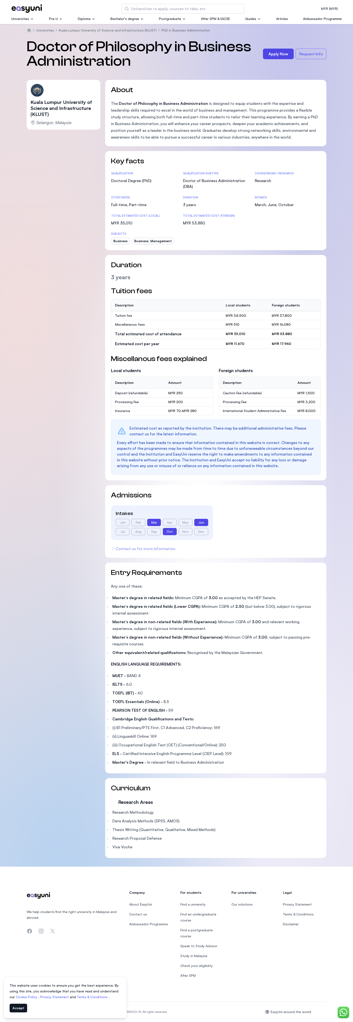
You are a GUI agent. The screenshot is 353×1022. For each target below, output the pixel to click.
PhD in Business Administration (185, 30)
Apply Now (278, 53)
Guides (250, 19)
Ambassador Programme (322, 19)
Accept (18, 1008)
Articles (282, 19)
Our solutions (242, 904)
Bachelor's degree (124, 19)
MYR (329, 8)
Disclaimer (291, 924)
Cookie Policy (27, 997)
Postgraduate (170, 19)
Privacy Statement (55, 997)
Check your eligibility (196, 966)
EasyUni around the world (291, 1012)
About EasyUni (140, 904)
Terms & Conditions (93, 997)
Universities (20, 19)
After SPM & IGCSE (215, 19)
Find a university (193, 904)
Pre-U (53, 19)
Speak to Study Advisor (198, 946)
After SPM (188, 975)
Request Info (311, 53)
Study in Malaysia (193, 956)
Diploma (84, 19)
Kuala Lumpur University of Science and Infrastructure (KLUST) (108, 30)
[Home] (29, 30)
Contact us (138, 914)
